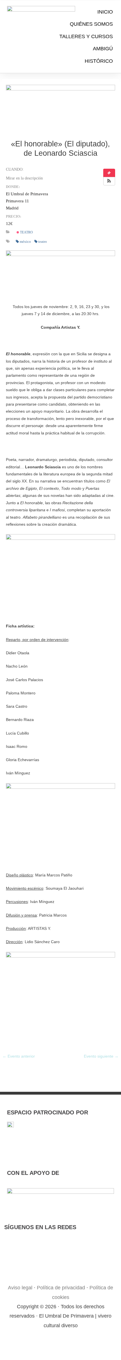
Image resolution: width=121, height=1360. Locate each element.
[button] (109, 181)
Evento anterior (19, 1056)
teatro (26, 232)
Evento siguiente (101, 1056)
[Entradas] (109, 173)
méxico (25, 241)
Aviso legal (20, 1287)
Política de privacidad (61, 1287)
